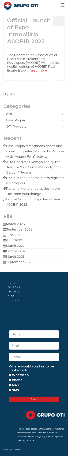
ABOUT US (14, 291)
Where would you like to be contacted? (31, 368)
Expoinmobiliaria (35, 80)
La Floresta (48, 80)
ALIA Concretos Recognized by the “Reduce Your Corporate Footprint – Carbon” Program (33, 167)
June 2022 (14, 235)
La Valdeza (58, 80)
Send (34, 399)
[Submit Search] (6, 94)
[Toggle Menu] (62, 5)
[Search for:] (23, 94)
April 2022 (14, 240)
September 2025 (19, 229)
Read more (38, 70)
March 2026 (15, 224)
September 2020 (19, 262)
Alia (9, 114)
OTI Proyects (16, 127)
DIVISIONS (14, 287)
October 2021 (16, 251)
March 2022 (15, 246)
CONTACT (13, 300)
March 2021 (15, 257)
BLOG (11, 296)
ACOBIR (12, 80)
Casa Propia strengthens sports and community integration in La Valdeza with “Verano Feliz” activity (35, 151)
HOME (11, 282)
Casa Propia (27, 48)
